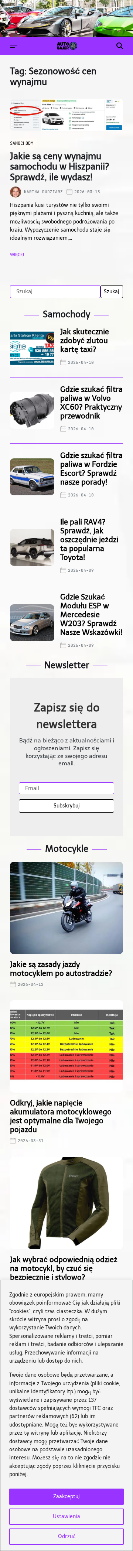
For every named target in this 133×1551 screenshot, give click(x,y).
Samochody (21, 143)
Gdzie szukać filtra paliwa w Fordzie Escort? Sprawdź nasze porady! (91, 468)
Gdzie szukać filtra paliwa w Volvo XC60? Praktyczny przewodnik (91, 402)
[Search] (119, 46)
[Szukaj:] (55, 291)
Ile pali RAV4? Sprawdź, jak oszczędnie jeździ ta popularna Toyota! (89, 539)
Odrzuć (66, 1536)
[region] (66, 1415)
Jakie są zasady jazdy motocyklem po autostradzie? (61, 969)
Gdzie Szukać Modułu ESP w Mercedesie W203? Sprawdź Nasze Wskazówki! (91, 614)
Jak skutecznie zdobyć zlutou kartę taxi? (84, 340)
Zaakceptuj (66, 1496)
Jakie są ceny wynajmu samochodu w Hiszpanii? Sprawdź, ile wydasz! (59, 167)
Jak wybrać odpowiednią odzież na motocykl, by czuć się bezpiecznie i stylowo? (63, 1268)
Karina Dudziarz (43, 191)
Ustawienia (66, 1516)
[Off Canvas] (13, 46)
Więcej (17, 255)
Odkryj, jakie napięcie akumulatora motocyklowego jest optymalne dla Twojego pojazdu (61, 1116)
